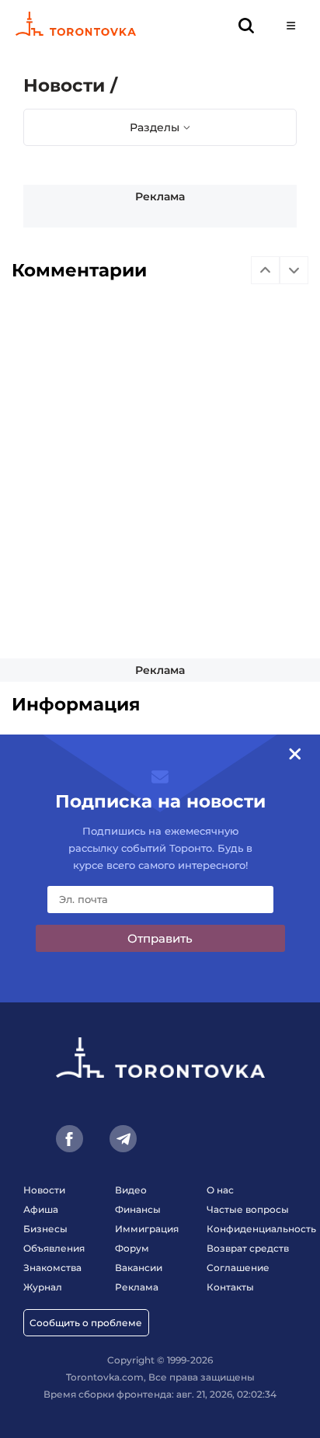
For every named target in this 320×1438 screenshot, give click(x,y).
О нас (220, 1190)
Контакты (230, 1287)
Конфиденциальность (261, 1229)
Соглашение (238, 1267)
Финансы (138, 1209)
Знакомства (52, 1267)
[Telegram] (123, 1138)
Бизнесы (45, 1229)
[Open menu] (290, 25)
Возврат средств (248, 1248)
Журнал (42, 1287)
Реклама (160, 196)
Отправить (160, 938)
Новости (44, 1190)
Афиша (40, 1209)
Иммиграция (147, 1229)
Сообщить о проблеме (86, 1323)
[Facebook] (69, 1138)
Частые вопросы (248, 1209)
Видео (131, 1190)
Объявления (54, 1248)
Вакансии (138, 1267)
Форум (132, 1248)
